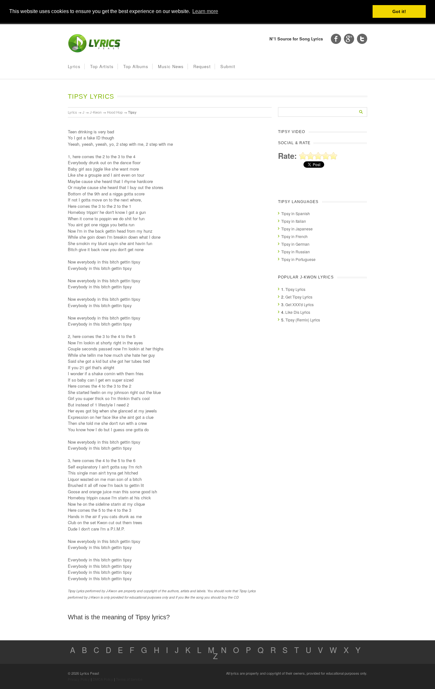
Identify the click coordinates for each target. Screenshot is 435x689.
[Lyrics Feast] (94, 51)
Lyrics (74, 66)
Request (202, 66)
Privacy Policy (79, 679)
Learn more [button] (205, 11)
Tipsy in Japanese (297, 228)
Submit (227, 66)
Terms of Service (129, 679)
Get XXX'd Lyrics (299, 304)
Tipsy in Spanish (295, 213)
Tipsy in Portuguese (298, 259)
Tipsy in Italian (293, 221)
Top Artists (102, 66)
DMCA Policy (103, 679)
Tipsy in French (294, 236)
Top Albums (135, 66)
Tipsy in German (295, 244)
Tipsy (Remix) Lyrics (302, 319)
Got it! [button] (399, 11)
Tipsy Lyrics (295, 289)
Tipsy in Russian (295, 251)
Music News (171, 66)
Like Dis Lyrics (297, 312)
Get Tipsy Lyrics (298, 296)
